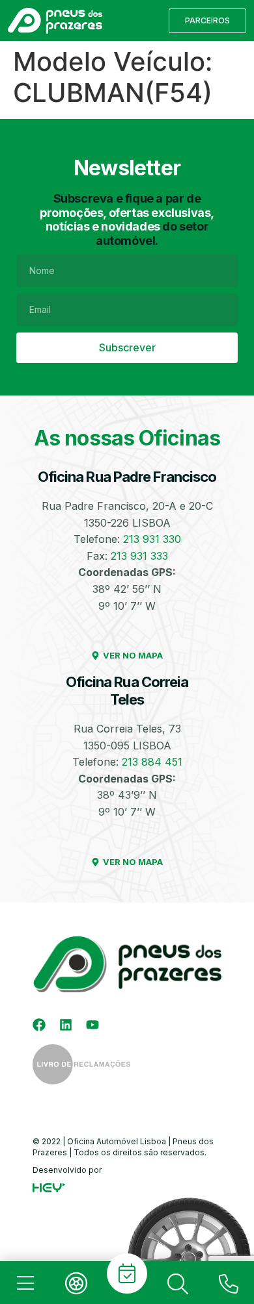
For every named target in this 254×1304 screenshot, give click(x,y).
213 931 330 (152, 539)
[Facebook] (39, 1024)
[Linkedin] (65, 1024)
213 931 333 (139, 555)
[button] (207, 20)
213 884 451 (152, 761)
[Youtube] (92, 1024)
